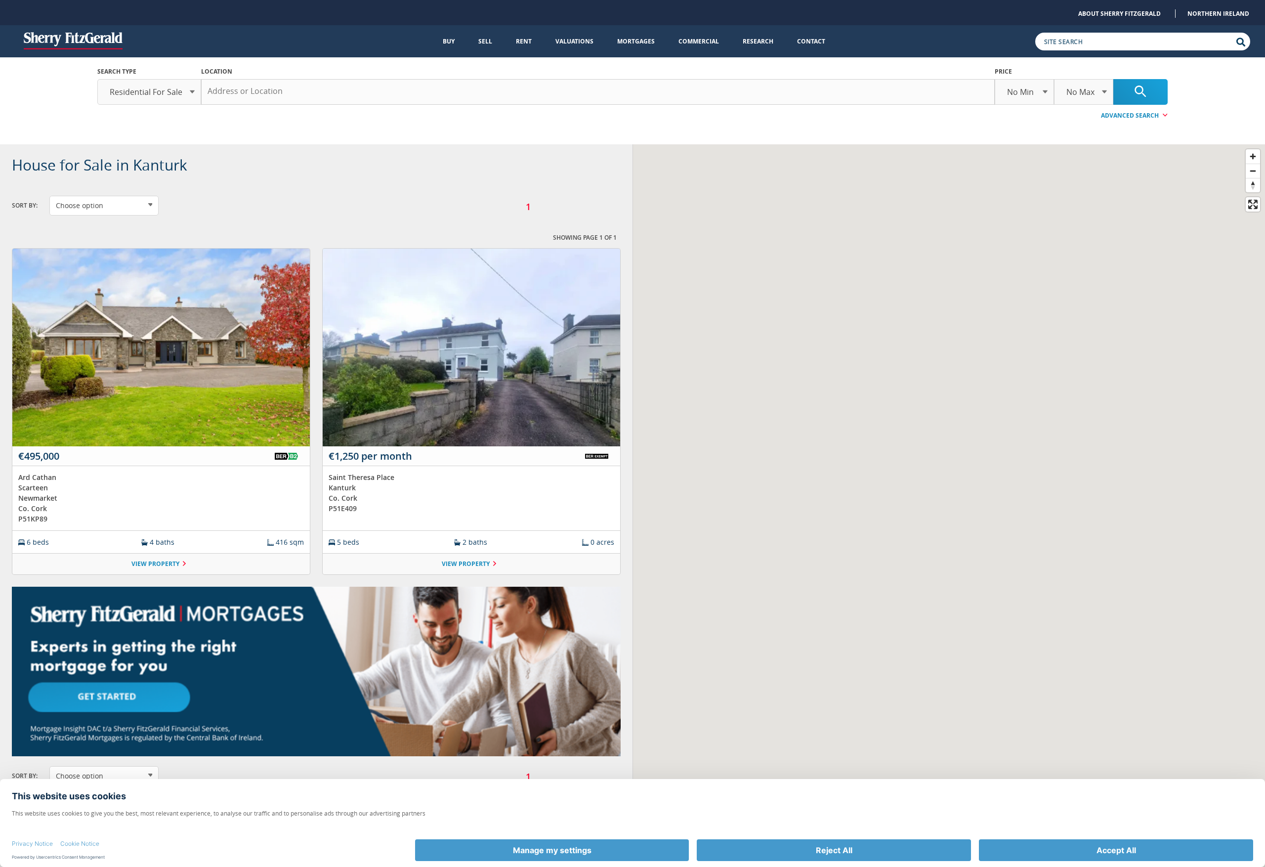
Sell (485, 41)
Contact (811, 41)
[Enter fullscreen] (1253, 204)
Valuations (574, 41)
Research (758, 41)
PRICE (1003, 71)
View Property (155, 564)
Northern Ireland (1218, 13)
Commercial (698, 41)
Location (216, 71)
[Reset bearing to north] (1253, 185)
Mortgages (636, 41)
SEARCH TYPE (116, 71)
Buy (449, 41)
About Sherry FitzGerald (1119, 13)
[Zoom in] (1253, 156)
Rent (524, 41)
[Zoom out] (1253, 171)
